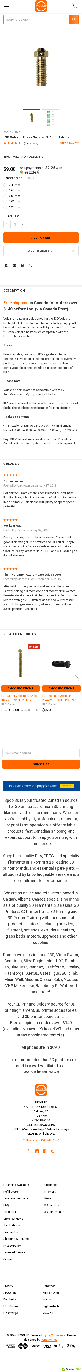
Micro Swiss (51, 1292)
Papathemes (49, 1339)
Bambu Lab (10, 1299)
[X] (30, 265)
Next (77, 679)
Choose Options (20, 688)
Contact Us (10, 1232)
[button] (49, 170)
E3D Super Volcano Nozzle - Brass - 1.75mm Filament (19, 697)
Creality (8, 1286)
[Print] (22, 265)
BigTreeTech (51, 1306)
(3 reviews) (31, 143)
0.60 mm (14, 190)
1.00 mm (14, 201)
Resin (48, 1198)
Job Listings (11, 1225)
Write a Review (69, 143)
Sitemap (8, 1259)
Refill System (11, 1191)
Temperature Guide (15, 1198)
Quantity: (11, 216)
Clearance (50, 1184)
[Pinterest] (52, 1151)
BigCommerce (56, 1335)
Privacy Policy (12, 1245)
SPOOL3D (9, 1292)
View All (48, 1313)
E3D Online (10, 1306)
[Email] (14, 265)
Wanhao (48, 1299)
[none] (41, 67)
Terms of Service (14, 1252)
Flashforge (10, 1313)
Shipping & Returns (16, 1238)
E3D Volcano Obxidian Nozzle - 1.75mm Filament (59, 697)
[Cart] (76, 6)
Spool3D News (13, 1218)
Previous (4, 679)
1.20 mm (14, 207)
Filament (50, 1191)
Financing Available (16, 1184)
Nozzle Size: (20, 178)
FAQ (6, 1205)
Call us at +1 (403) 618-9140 (41, 1140)
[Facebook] (6, 265)
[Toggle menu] (6, 6)
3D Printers (51, 1205)
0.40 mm (14, 184)
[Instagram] (37, 1151)
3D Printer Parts (54, 1211)
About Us (9, 1211)
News (53, 1072)
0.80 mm (14, 196)
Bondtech (49, 1286)
